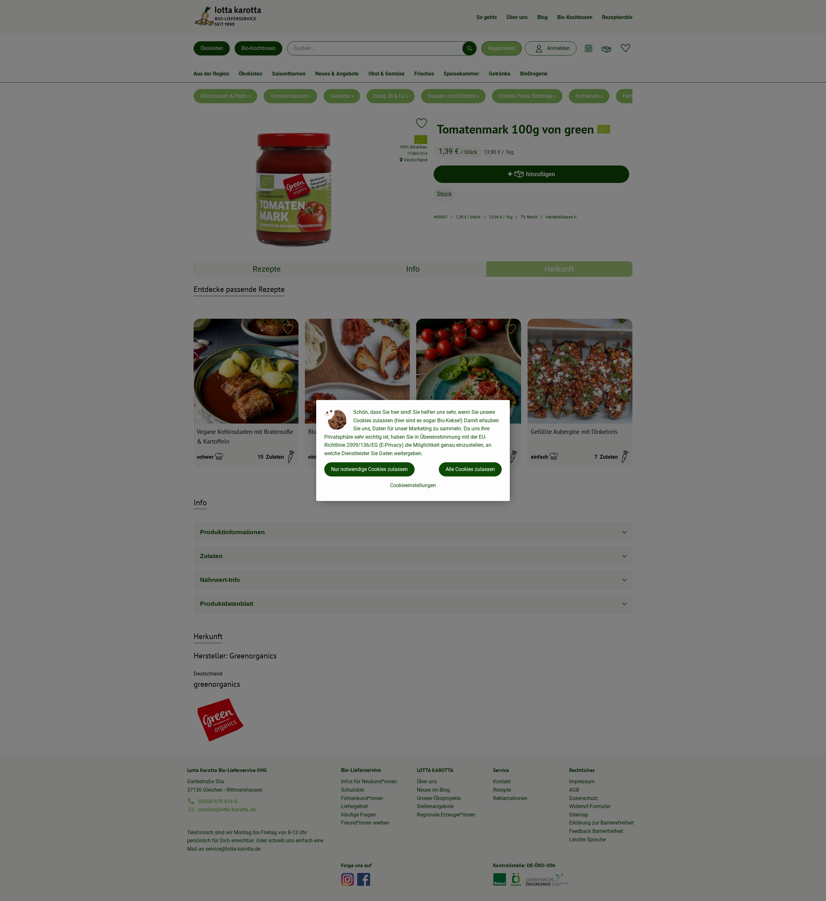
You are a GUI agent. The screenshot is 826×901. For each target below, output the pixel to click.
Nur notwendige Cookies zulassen (369, 469)
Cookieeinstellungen (413, 485)
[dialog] (413, 450)
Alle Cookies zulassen (470, 469)
